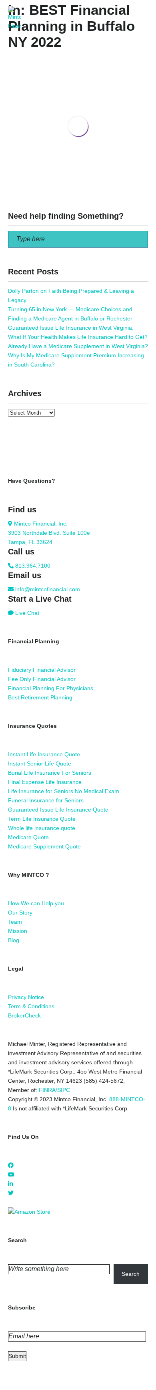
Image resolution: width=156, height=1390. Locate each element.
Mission (17, 931)
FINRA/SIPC (54, 1090)
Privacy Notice (26, 997)
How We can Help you (36, 903)
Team (15, 922)
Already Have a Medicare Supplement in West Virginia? (78, 346)
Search (131, 1274)
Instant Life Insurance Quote (44, 754)
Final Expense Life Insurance (45, 782)
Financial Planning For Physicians (50, 688)
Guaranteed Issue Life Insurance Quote (58, 809)
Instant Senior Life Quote (39, 763)
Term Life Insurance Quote (42, 819)
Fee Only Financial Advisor (42, 679)
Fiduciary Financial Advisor (42, 670)
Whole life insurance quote (41, 828)
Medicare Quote (28, 837)
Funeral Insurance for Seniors (46, 800)
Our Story (20, 912)
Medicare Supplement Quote (44, 846)
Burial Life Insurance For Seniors (49, 773)
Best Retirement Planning (40, 697)
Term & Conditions (31, 1006)
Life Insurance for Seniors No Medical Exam (63, 791)
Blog (13, 940)
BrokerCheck (24, 1015)
